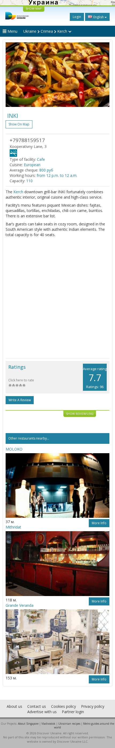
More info (99, 523)
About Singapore (28, 723)
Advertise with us (42, 711)
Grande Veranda (19, 605)
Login (77, 16)
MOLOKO (14, 449)
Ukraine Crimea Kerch (45, 31)
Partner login (73, 711)
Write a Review (20, 400)
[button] (13, 74)
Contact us (36, 706)
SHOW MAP (34, 8)
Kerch (18, 191)
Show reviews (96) (79, 414)
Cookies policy (63, 706)
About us (14, 706)
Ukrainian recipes (69, 723)
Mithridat (13, 527)
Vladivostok (48, 723)
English (99, 17)
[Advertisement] (57, 297)
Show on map (19, 124)
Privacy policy (92, 706)
